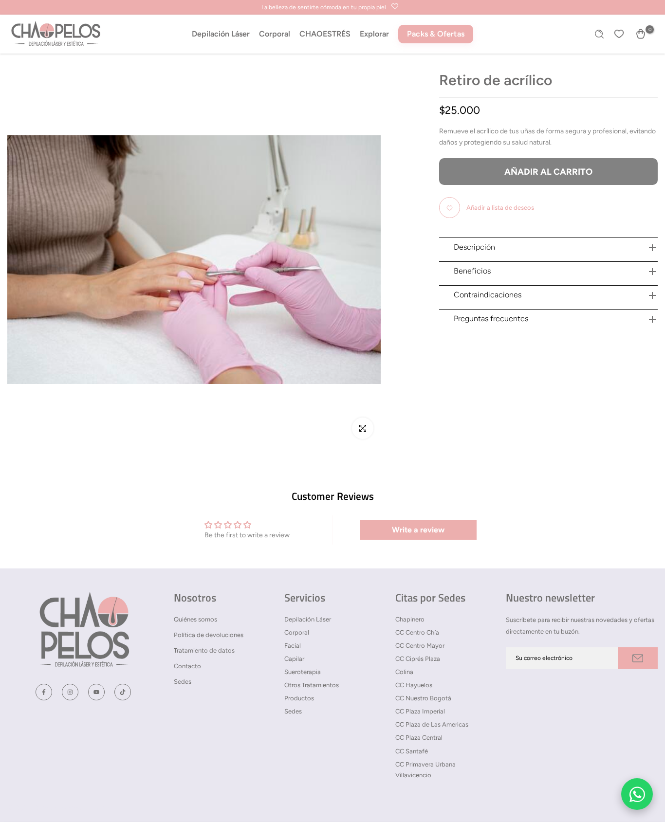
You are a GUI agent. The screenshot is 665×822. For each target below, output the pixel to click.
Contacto (187, 666)
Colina (404, 672)
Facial (292, 645)
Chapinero (410, 619)
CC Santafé (411, 751)
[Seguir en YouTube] (96, 692)
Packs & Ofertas (435, 33)
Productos (299, 698)
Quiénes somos (195, 619)
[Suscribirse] (638, 658)
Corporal (274, 33)
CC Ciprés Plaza (417, 658)
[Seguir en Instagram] (70, 692)
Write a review (418, 529)
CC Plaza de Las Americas (431, 724)
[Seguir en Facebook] (44, 692)
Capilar (294, 658)
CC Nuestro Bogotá (423, 698)
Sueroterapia (302, 672)
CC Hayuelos (413, 685)
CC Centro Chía (417, 632)
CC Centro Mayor (419, 645)
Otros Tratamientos (311, 685)
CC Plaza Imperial (420, 711)
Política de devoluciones (208, 635)
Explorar (374, 33)
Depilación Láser (221, 33)
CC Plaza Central (419, 737)
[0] (640, 34)
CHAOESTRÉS (325, 33)
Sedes (182, 681)
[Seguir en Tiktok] (122, 692)
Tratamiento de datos (204, 650)
